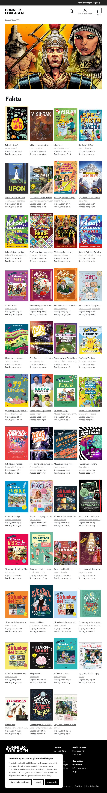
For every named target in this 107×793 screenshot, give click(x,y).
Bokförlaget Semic (61, 148)
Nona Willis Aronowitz (14, 467)
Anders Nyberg (60, 467)
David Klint (83, 200)
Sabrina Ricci (35, 200)
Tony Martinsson (85, 519)
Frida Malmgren (36, 308)
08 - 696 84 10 (60, 750)
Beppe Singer (35, 413)
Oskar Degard (11, 148)
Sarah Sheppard (11, 361)
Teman (14, 20)
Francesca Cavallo (96, 625)
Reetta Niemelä (60, 572)
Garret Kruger (47, 200)
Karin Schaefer (85, 308)
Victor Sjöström (85, 148)
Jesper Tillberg (60, 361)
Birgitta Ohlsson (85, 572)
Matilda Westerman (62, 413)
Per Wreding (76, 413)
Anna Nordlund (50, 625)
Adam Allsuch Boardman (15, 200)
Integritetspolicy (91, 786)
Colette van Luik (36, 625)
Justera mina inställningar (20, 782)
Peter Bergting (36, 148)
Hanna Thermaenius (13, 413)
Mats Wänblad (11, 308)
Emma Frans (84, 467)
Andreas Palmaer (61, 255)
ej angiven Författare (38, 255)
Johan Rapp (34, 676)
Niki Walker (10, 572)
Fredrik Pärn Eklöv (61, 200)
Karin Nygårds (60, 676)
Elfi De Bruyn (35, 519)
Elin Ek (81, 676)
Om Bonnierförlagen (63, 786)
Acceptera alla (52, 782)
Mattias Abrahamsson (14, 727)
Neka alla (38, 782)
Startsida (8, 20)
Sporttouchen (73, 361)
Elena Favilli (83, 625)
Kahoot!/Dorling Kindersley (16, 255)
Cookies (78, 786)
